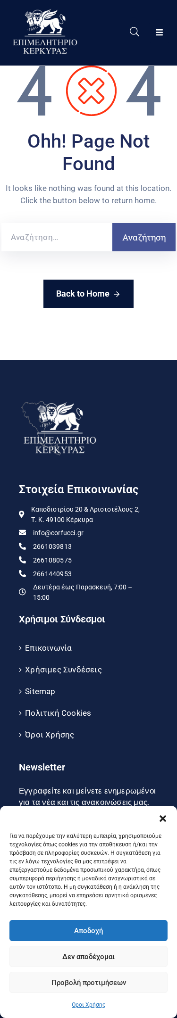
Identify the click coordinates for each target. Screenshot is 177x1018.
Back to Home (83, 293)
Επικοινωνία (48, 648)
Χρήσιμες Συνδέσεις (63, 669)
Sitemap (40, 691)
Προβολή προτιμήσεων (88, 982)
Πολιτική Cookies (58, 713)
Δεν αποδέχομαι (88, 956)
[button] (163, 817)
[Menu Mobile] (159, 33)
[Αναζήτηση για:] (56, 237)
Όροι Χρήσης (88, 1004)
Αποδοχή (88, 931)
